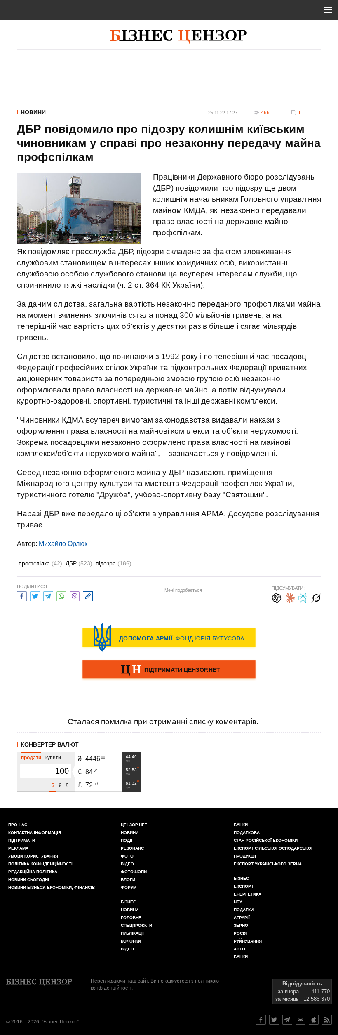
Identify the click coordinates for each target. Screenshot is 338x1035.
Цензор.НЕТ (134, 824)
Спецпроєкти (136, 925)
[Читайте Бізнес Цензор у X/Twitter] (274, 1020)
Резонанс (132, 848)
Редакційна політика (32, 872)
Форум (128, 887)
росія (240, 933)
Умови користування (33, 856)
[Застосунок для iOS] (314, 1020)
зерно (241, 925)
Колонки (131, 941)
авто (239, 949)
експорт (244, 886)
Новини (33, 112)
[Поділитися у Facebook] (22, 595)
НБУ (238, 902)
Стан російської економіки (266, 840)
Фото (127, 856)
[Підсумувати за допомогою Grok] (316, 596)
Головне (131, 917)
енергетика (247, 894)
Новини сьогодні (28, 879)
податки (244, 909)
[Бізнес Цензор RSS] (327, 1020)
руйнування (248, 941)
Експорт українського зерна (268, 864)
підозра (113, 563)
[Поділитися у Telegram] (48, 595)
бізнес (241, 878)
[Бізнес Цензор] (178, 37)
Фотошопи (134, 872)
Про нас (17, 824)
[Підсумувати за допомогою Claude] (290, 596)
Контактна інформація (34, 832)
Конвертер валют (50, 744)
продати (31, 758)
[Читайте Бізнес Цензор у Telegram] (287, 1020)
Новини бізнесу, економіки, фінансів (51, 887)
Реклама (18, 848)
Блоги (128, 879)
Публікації (132, 933)
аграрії (242, 917)
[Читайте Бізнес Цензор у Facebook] (261, 1020)
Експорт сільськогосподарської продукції (273, 852)
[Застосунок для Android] (300, 1020)
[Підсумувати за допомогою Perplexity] (303, 596)
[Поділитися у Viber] (75, 595)
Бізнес (128, 902)
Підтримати (21, 840)
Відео (127, 864)
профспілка (40, 563)
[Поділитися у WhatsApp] (61, 595)
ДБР (79, 563)
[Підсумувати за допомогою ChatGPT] (277, 596)
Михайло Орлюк (63, 543)
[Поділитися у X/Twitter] (35, 595)
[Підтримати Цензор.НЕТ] (169, 670)
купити (53, 758)
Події (126, 840)
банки (241, 824)
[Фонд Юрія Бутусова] (169, 637)
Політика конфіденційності (40, 864)
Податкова (247, 832)
